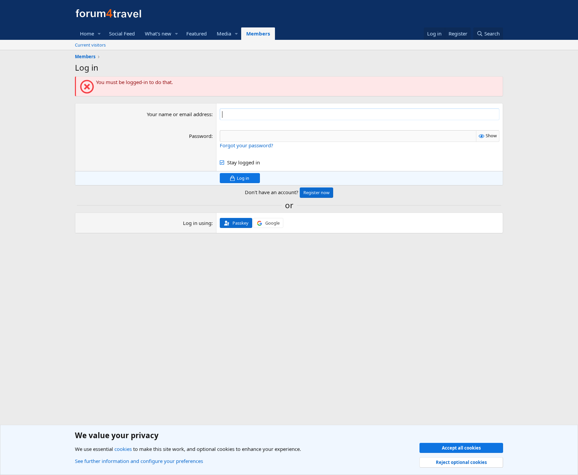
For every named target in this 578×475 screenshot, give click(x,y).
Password (200, 136)
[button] (99, 33)
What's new (158, 33)
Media (224, 33)
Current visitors (90, 45)
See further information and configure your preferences (139, 461)
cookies (123, 449)
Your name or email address (179, 114)
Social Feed (122, 33)
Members (258, 33)
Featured (196, 33)
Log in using (197, 223)
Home (87, 33)
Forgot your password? (246, 145)
